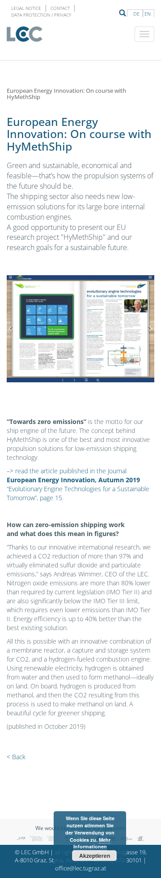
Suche (122, 13)
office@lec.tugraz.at (80, 868)
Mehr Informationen (91, 843)
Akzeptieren (94, 856)
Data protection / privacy (41, 15)
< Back (16, 757)
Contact (60, 8)
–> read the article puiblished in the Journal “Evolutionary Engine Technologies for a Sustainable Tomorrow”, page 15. (78, 484)
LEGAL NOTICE (26, 8)
